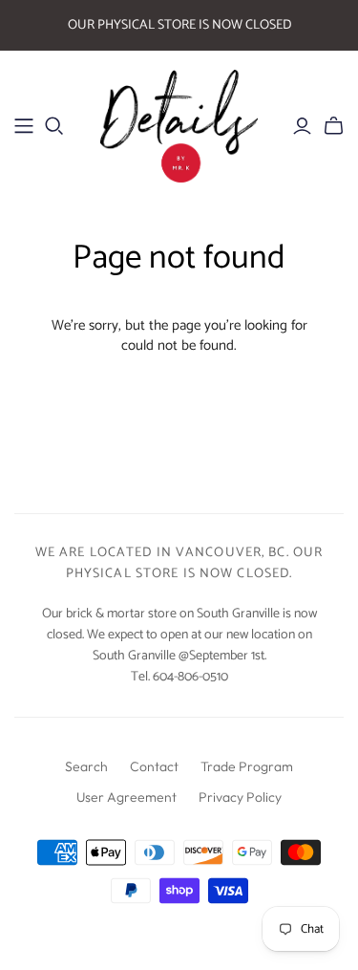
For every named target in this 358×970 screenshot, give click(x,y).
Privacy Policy (240, 797)
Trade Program (246, 766)
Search (86, 766)
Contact (154, 766)
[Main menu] (23, 126)
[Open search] (54, 126)
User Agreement (126, 797)
